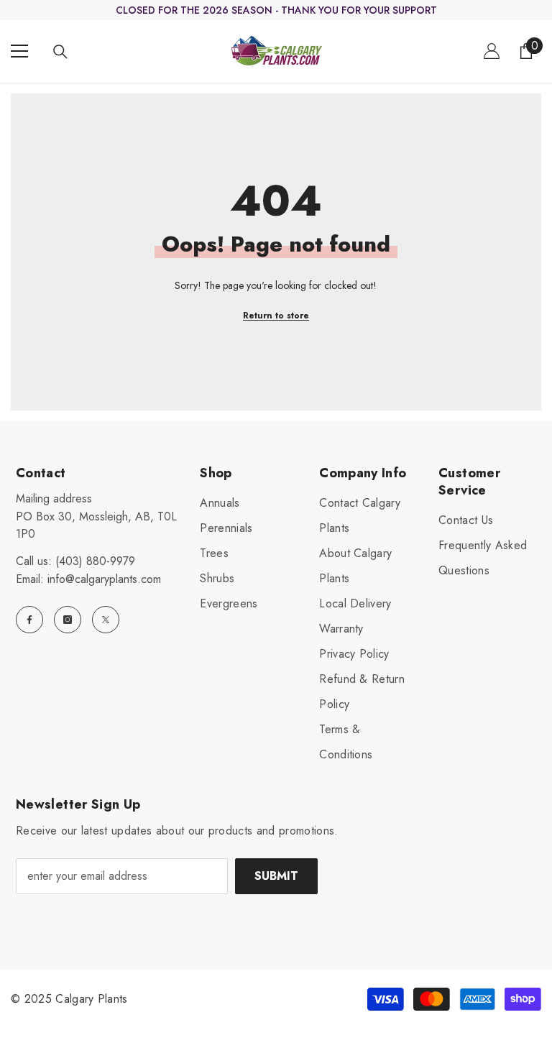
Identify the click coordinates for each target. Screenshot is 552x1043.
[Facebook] (29, 619)
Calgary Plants (91, 999)
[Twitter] (105, 619)
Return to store (276, 315)
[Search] (60, 51)
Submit (276, 876)
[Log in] (492, 51)
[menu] (19, 51)
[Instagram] (67, 619)
